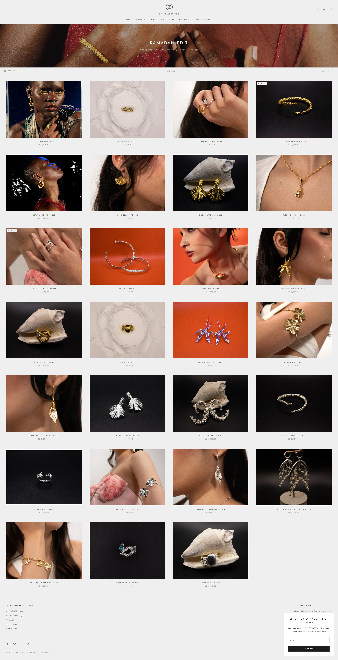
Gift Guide (184, 19)
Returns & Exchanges (15, 615)
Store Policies (12, 628)
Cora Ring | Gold (127, 141)
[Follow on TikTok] (28, 643)
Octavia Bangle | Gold (294, 141)
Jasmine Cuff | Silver (127, 509)
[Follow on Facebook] (7, 643)
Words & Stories (204, 19)
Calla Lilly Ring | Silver (44, 288)
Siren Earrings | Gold (210, 215)
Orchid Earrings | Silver (211, 362)
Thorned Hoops (127, 288)
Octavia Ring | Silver (127, 583)
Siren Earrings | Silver (127, 436)
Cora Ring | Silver (44, 509)
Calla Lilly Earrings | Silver (211, 509)
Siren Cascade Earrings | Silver (294, 509)
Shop (153, 19)
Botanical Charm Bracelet (44, 583)
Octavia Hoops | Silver (211, 436)
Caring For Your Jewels (15, 611)
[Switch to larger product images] (5, 71)
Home (128, 19)
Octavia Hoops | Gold (44, 215)
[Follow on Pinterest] (21, 643)
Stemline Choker (211, 288)
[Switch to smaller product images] (9, 71)
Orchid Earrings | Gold (293, 288)
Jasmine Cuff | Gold (294, 362)
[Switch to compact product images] (14, 71)
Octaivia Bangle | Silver (294, 436)
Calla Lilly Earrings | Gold (44, 436)
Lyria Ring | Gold (127, 362)
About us (140, 19)
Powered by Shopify (43, 652)
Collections (167, 19)
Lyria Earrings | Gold (44, 141)
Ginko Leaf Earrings (127, 215)
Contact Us (10, 620)
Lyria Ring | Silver (210, 583)
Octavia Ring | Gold (44, 362)
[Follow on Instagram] (14, 643)
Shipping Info (11, 624)
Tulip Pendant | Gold (294, 215)
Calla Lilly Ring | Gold (210, 141)
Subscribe (308, 648)
